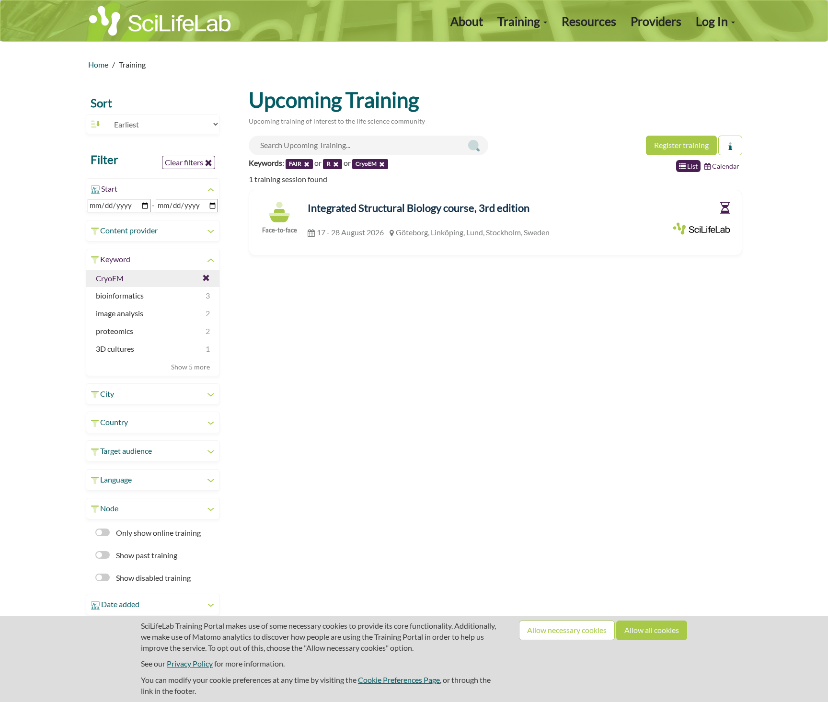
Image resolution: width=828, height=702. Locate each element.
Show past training (146, 555)
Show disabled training (153, 577)
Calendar (725, 166)
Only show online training (158, 532)
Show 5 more (190, 367)
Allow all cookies (651, 629)
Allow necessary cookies (567, 629)
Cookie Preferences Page (399, 679)
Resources (589, 21)
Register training (681, 145)
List (692, 166)
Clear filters (185, 162)
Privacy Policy (190, 663)
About (466, 21)
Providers (656, 21)
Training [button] (519, 21)
